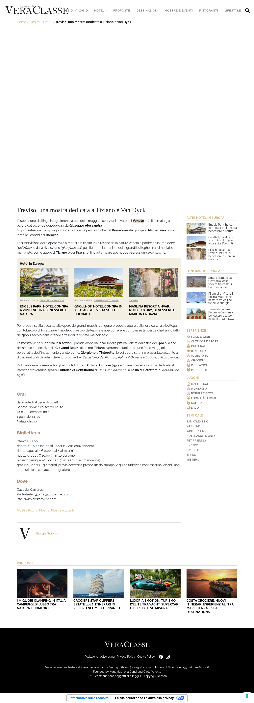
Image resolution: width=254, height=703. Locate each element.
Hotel (99, 10)
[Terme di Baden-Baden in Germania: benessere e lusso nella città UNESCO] (196, 313)
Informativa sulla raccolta (89, 698)
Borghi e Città (202, 393)
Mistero (193, 459)
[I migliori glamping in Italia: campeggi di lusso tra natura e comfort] (42, 583)
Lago (195, 407)
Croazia (133, 300)
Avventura (199, 355)
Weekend (193, 426)
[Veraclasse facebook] (160, 656)
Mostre (44, 510)
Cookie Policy (146, 656)
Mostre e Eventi (179, 10)
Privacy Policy (126, 656)
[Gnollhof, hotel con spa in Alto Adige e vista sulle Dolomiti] (98, 282)
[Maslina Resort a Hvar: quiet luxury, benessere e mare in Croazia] (153, 282)
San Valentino (197, 421)
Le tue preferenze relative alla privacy (144, 698)
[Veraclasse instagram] (167, 656)
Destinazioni (147, 10)
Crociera (198, 360)
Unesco (192, 445)
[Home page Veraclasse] (36, 9)
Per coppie (199, 370)
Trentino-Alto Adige (51, 300)
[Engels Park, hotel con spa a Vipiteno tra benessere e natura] (44, 282)
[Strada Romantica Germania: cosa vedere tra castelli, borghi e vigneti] (196, 281)
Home (21, 22)
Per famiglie (200, 365)
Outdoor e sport (204, 341)
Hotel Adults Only (201, 435)
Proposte (121, 10)
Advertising (107, 656)
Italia (35, 300)
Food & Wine (200, 336)
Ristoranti (208, 10)
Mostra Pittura (27, 510)
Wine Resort (196, 431)
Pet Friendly (196, 440)
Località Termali (204, 398)
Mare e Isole (201, 383)
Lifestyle (232, 10)
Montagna (199, 388)
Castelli (193, 450)
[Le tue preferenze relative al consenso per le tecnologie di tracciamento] (247, 696)
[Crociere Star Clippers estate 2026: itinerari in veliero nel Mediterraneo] (98, 583)
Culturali (198, 346)
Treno (191, 454)
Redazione (91, 656)
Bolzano (25, 300)
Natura (196, 402)
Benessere (199, 350)
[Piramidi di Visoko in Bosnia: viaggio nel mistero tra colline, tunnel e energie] (196, 297)
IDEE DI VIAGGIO (75, 10)
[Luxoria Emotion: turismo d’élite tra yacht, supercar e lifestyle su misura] (155, 583)
